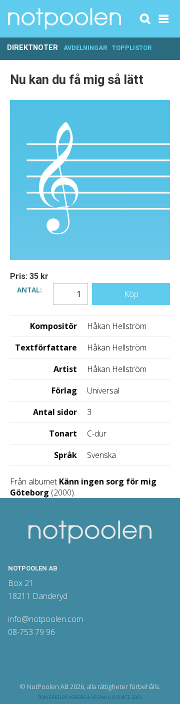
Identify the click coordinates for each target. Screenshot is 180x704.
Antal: (29, 289)
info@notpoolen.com (45, 619)
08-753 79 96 (31, 632)
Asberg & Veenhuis (92, 697)
